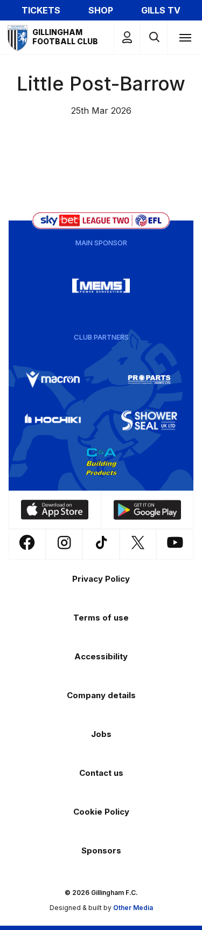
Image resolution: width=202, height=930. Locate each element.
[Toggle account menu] (127, 37)
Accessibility (101, 656)
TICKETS (41, 10)
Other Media (133, 908)
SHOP (100, 10)
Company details (101, 695)
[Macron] (52, 379)
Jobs (101, 734)
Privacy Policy (101, 579)
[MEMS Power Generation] (101, 286)
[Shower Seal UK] (149, 420)
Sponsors (101, 850)
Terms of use (101, 617)
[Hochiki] (52, 420)
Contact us (101, 773)
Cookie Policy (101, 812)
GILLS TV (160, 10)
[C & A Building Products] (101, 461)
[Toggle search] (154, 37)
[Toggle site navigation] (185, 37)
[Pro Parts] (149, 379)
